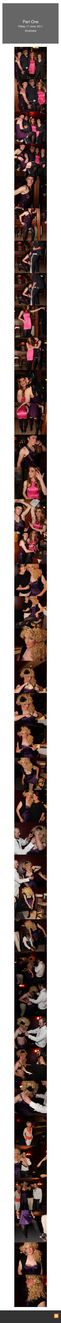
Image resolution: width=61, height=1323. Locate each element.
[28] (30, 773)
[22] (30, 612)
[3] (30, 127)
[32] (30, 902)
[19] (30, 547)
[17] (30, 515)
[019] (30, 450)
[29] (30, 805)
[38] (30, 1032)
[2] (30, 95)
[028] (30, 644)
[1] (30, 62)
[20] (30, 579)
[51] (30, 1290)
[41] (30, 1064)
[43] (30, 1096)
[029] (30, 676)
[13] (30, 353)
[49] (30, 1258)
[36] (30, 967)
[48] (30, 1226)
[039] (30, 870)
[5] (30, 159)
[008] (30, 224)
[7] (30, 192)
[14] (30, 385)
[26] (30, 741)
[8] (30, 256)
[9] (30, 288)
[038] (30, 838)
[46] (30, 1161)
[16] (30, 482)
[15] (30, 418)
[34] (30, 935)
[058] (30, 1193)
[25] (30, 709)
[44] (30, 1129)
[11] (30, 321)
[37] (30, 999)
